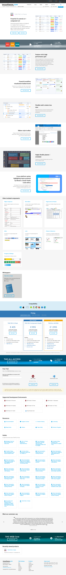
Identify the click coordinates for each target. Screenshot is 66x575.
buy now (13, 333)
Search (61, 4)
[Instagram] (57, 563)
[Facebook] (50, 563)
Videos (30, 569)
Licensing (30, 565)
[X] (47, 563)
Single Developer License (25, 315)
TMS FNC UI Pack (21, 6)
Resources (46, 6)
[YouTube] (54, 563)
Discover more (30, 346)
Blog (35, 4)
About (46, 4)
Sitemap (19, 569)
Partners (19, 566)
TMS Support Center (16, 340)
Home (4, 6)
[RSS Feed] (45, 563)
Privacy (19, 570)
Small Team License (36, 315)
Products (29, 4)
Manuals (30, 566)
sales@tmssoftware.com (7, 567)
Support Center (31, 570)
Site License (44, 315)
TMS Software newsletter (48, 566)
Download (33, 384)
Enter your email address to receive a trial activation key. (11, 375)
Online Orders (31, 564)
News (41, 4)
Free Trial (54, 6)
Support (53, 4)
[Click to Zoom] (17, 62)
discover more (9, 295)
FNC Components (13, 6)
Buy (60, 6)
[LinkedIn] (52, 563)
